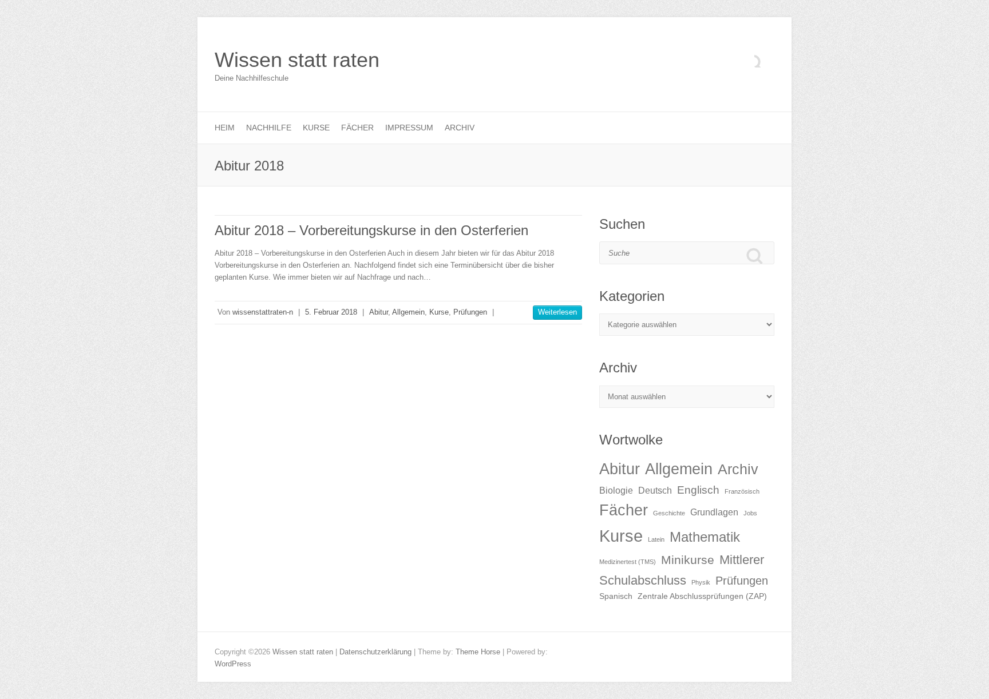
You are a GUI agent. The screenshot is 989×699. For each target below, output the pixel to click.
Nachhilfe (268, 127)
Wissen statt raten (297, 60)
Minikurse (687, 559)
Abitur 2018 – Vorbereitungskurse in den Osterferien (371, 230)
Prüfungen (470, 312)
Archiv (459, 127)
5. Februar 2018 (331, 312)
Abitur (378, 312)
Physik (700, 582)
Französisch (742, 491)
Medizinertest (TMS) (627, 561)
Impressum (409, 127)
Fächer (357, 127)
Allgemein (408, 312)
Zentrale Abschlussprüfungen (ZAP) (702, 596)
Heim (225, 127)
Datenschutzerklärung (375, 652)
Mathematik (705, 537)
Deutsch (655, 490)
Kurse (316, 127)
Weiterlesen (557, 312)
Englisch (698, 490)
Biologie (616, 490)
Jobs (750, 513)
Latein (656, 539)
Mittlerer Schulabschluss (681, 570)
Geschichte (669, 513)
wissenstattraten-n (262, 312)
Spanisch (615, 596)
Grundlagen (714, 512)
